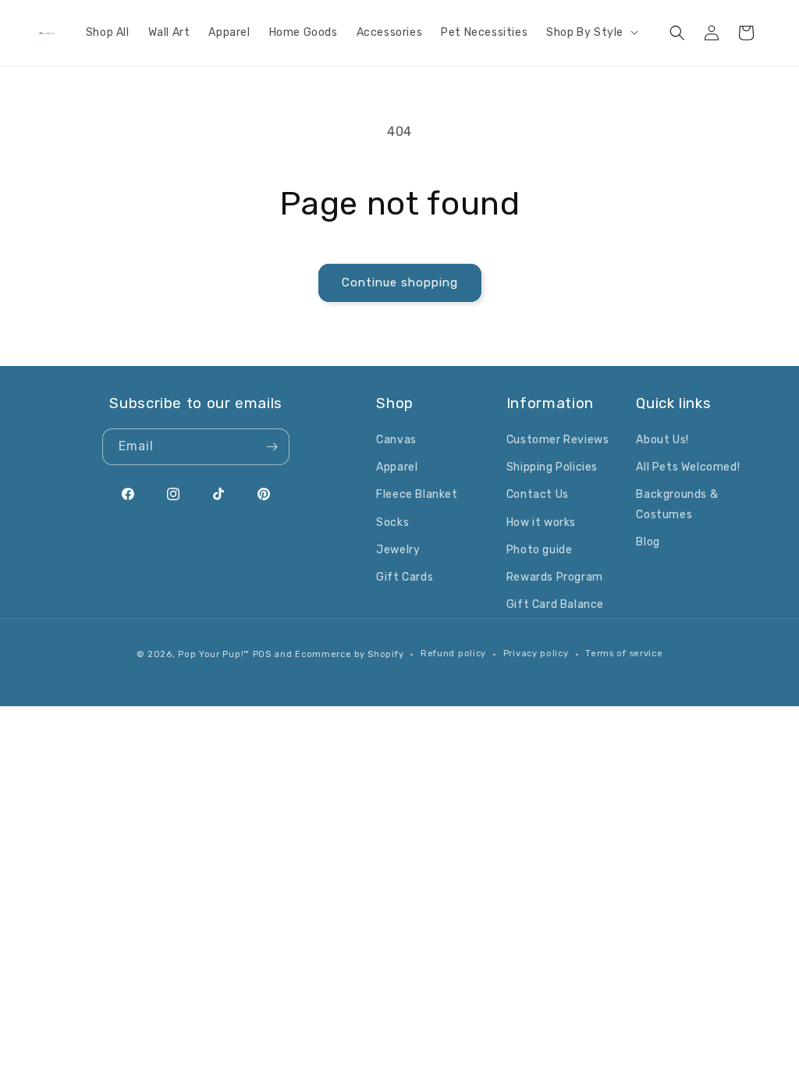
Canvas (396, 439)
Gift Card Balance (555, 604)
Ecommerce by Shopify (349, 654)
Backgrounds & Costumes (677, 504)
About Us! (662, 439)
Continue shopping (400, 282)
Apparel (396, 467)
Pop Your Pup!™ (214, 654)
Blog (647, 542)
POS (262, 654)
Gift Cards (404, 577)
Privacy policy (536, 653)
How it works (541, 522)
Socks (392, 522)
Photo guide (539, 549)
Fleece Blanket (416, 494)
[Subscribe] (271, 446)
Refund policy (453, 653)
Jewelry (398, 549)
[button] (591, 32)
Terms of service (623, 653)
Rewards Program (554, 577)
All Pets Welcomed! (688, 467)
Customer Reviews (557, 439)
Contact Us (537, 494)
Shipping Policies (552, 467)
